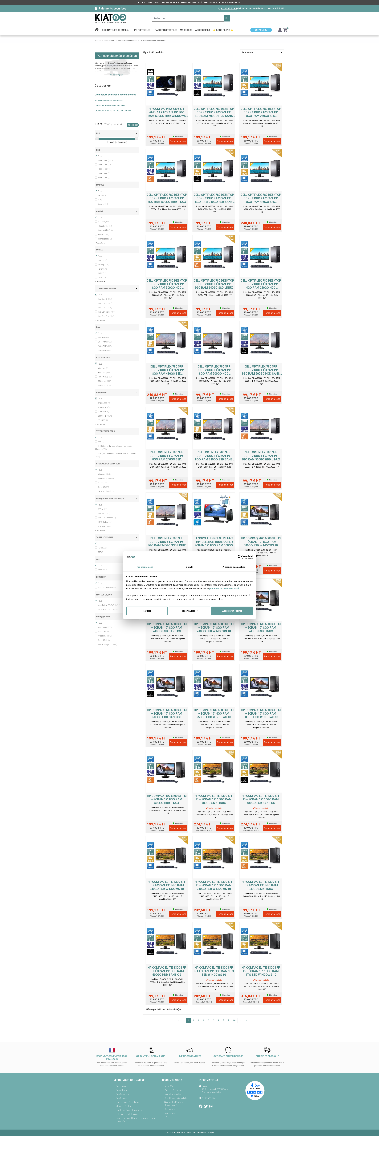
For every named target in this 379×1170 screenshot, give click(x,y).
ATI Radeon (104, 526)
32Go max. (104, 381)
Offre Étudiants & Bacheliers (176, 1098)
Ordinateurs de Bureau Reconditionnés (115, 94)
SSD (101, 442)
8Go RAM (105, 342)
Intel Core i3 (105, 299)
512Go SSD (104, 403)
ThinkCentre (105, 226)
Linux (102, 483)
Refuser (147, 611)
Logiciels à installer (172, 1094)
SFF (102, 260)
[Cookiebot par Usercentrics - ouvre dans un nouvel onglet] (240, 557)
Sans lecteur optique (108, 609)
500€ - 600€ (104, 173)
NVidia (102, 509)
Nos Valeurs (121, 1090)
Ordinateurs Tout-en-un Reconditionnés (113, 110)
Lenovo (103, 204)
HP (101, 200)
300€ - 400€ (105, 165)
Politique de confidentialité (127, 1114)
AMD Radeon (105, 522)
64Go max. (104, 385)
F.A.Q (166, 1117)
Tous (100, 156)
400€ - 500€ (104, 169)
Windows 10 (106, 478)
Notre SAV (168, 1086)
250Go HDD (104, 407)
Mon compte (169, 1113)
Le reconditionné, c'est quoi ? (128, 1102)
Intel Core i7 (105, 308)
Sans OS (104, 487)
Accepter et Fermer (232, 611)
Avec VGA (105, 627)
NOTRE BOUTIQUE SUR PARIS (228, 2)
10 (234, 1020)
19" (102, 548)
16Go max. (105, 377)
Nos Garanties (122, 1094)
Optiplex (103, 222)
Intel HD (104, 513)
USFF (102, 273)
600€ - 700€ (104, 178)
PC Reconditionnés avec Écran (109, 100)
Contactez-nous (171, 1109)
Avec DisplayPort (107, 644)
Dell (102, 195)
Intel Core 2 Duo (106, 312)
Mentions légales (123, 1106)
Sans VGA (103, 632)
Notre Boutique (122, 1086)
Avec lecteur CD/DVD (109, 605)
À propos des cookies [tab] (234, 567)
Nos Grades (121, 1098)
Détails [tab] (189, 567)
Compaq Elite (105, 230)
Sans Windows (106, 491)
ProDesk (103, 235)
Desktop (103, 265)
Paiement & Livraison (173, 1090)
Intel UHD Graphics (107, 518)
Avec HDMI (105, 636)
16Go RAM (105, 346)
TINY (102, 278)
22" (100, 552)
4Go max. (103, 368)
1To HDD (103, 420)
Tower (102, 269)
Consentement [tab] (145, 567)
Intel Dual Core (106, 316)
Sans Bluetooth (107, 588)
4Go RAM (104, 338)
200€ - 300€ (105, 160)
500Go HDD (105, 416)
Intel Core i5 (105, 303)
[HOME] (98, 30)
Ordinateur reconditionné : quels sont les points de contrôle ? (136, 1119)
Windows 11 (104, 474)
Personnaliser (188, 611)
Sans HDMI (104, 640)
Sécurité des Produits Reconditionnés (173, 1103)
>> (245, 1020)
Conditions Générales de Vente (129, 1110)
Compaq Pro (105, 239)
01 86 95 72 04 (229, 8)
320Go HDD (104, 412)
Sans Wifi (104, 570)
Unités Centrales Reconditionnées (110, 105)
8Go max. (104, 373)
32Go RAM (104, 350)
